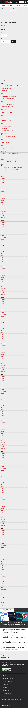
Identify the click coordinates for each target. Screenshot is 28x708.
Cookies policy (5, 687)
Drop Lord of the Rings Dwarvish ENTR (12, 118)
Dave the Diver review (7, 156)
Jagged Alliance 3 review (8, 148)
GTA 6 (18, 5)
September (3, 211)
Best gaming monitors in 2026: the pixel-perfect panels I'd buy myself (14, 648)
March (2, 182)
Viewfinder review (6, 142)
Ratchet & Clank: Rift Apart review (10, 86)
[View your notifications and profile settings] (13, 2)
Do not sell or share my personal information (12, 699)
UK (7, 657)
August (2, 191)
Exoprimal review (6, 126)
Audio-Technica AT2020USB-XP (10, 169)
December (3, 217)
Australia (3, 657)
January (3, 178)
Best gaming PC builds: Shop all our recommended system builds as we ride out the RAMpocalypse (14, 642)
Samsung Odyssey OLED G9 (9, 98)
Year (2, 33)
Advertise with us (6, 690)
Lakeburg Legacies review (8, 136)
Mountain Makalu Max (7, 106)
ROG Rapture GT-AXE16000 (9, 96)
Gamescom (10, 5)
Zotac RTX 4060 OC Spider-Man (10, 161)
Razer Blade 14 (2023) (7, 130)
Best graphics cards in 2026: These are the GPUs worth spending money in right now (14, 636)
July (2, 189)
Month (3, 39)
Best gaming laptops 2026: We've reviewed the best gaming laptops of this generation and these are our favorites (14, 631)
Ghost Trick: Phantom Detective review (12, 167)
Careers (3, 696)
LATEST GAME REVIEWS (21, 610)
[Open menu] (2, 2)
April (2, 184)
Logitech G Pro (5, 128)
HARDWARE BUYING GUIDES (7, 610)
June (2, 187)
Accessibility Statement (7, 693)
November (3, 215)
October (3, 213)
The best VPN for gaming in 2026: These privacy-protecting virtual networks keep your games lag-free (14, 624)
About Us (4, 675)
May (2, 186)
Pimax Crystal (5, 90)
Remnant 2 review (6, 120)
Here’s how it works (13, 10)
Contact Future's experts (7, 678)
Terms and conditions (7, 681)
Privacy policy (5, 684)
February (3, 180)
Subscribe (21, 2)
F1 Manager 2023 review (8, 104)
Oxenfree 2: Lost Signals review (10, 153)
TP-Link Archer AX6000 (7, 112)
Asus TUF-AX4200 (6, 88)
